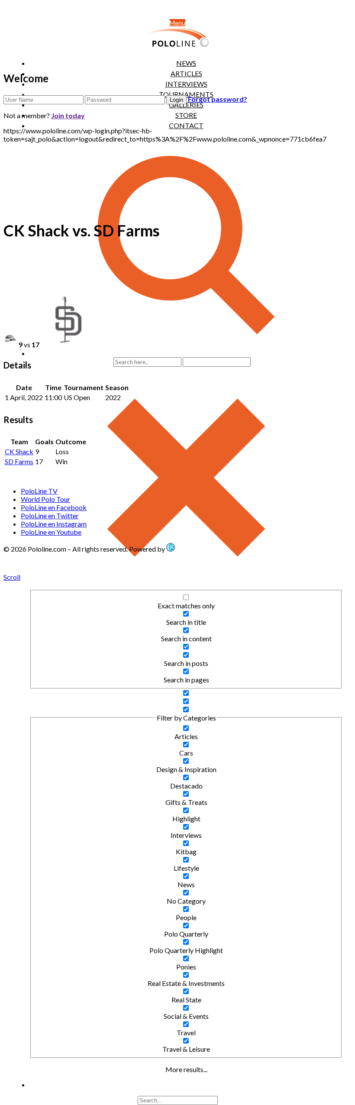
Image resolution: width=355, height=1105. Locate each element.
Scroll (11, 577)
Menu (177, 22)
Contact (186, 125)
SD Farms (19, 461)
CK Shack (19, 451)
